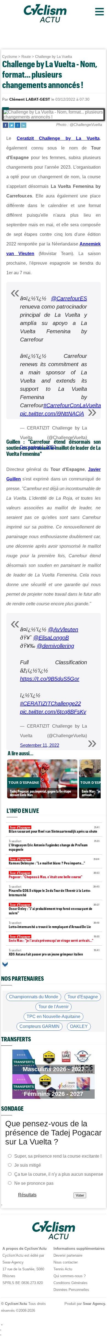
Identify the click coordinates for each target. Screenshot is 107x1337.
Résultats (27, 1194)
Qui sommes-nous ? (70, 1276)
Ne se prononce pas (34, 1183)
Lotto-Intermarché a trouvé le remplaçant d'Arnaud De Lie (54, 925)
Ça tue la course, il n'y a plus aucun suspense (58, 1174)
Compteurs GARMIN (39, 1026)
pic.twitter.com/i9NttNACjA (52, 414)
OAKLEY (79, 1026)
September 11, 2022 (39, 745)
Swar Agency (94, 1304)
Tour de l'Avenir (53, 1006)
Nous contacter (66, 1262)
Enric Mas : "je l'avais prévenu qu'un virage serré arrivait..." (54, 939)
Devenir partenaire (68, 1255)
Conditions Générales (71, 1283)
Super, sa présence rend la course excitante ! (58, 1156)
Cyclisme (9, 57)
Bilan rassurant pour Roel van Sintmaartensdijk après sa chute (54, 829)
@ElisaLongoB (51, 638)
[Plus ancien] (5, 964)
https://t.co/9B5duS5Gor (49, 679)
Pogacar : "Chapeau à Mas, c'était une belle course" (54, 875)
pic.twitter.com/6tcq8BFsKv (53, 712)
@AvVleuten (63, 629)
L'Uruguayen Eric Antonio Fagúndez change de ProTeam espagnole (54, 845)
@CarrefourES (69, 298)
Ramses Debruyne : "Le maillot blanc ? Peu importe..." (54, 861)
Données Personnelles (71, 1290)
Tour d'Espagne (82, 996)
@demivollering (55, 646)
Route (26, 57)
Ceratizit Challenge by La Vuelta (58, 138)
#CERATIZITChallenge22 (50, 703)
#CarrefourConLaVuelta (72, 405)
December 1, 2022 (38, 447)
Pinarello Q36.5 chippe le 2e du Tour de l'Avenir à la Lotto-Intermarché (54, 891)
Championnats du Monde (33, 996)
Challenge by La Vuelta (53, 57)
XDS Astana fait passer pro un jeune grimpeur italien (54, 952)
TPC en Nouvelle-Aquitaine (53, 1016)
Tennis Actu (63, 1269)
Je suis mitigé (27, 1165)
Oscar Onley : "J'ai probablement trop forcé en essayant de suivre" (54, 909)
